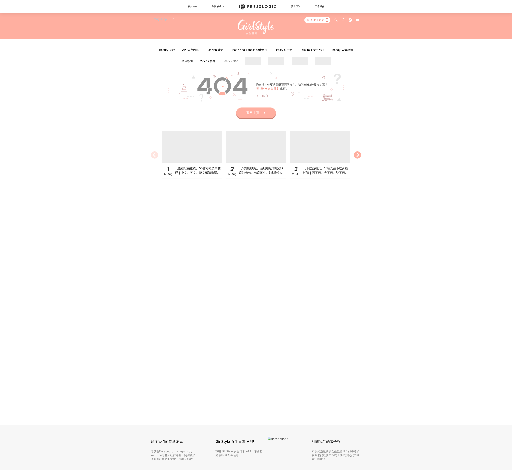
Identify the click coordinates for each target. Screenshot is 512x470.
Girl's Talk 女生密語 (311, 49)
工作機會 (319, 6)
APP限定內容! (191, 49)
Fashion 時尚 (215, 49)
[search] (336, 20)
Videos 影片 (207, 61)
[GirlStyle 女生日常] (256, 27)
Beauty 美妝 (167, 49)
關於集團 (192, 6)
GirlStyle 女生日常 (268, 88)
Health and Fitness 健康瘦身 (249, 49)
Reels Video (230, 61)
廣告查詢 (295, 6)
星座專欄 (187, 61)
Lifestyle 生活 (283, 49)
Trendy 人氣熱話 (342, 49)
